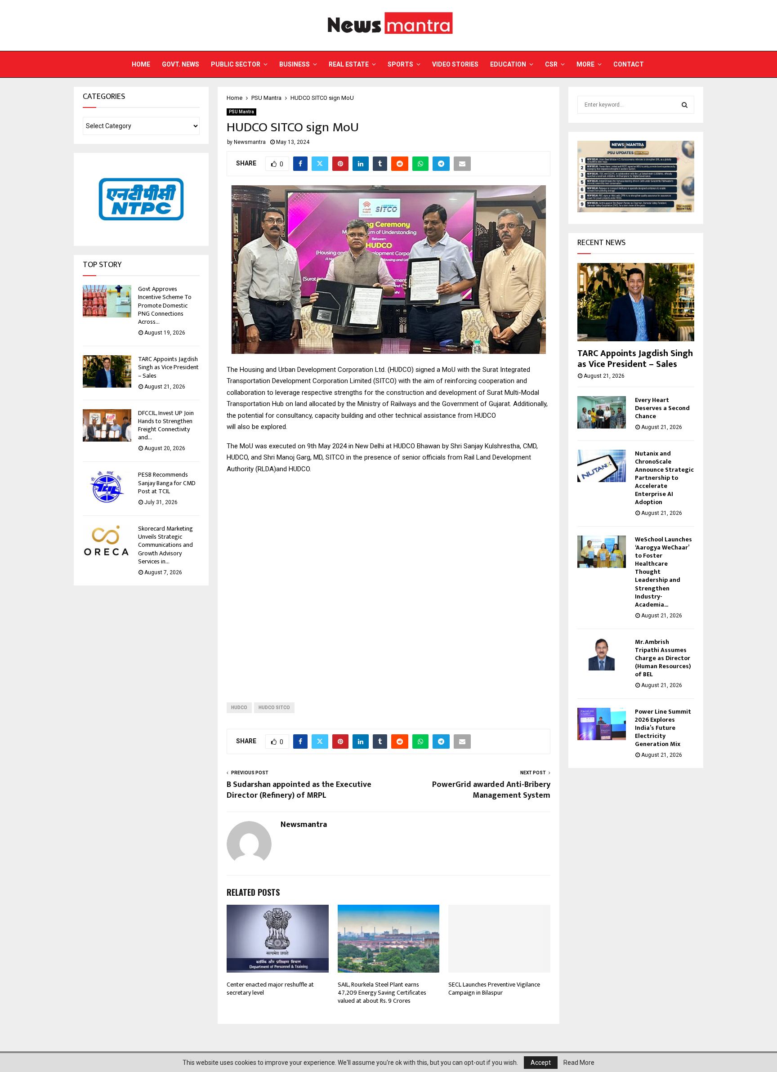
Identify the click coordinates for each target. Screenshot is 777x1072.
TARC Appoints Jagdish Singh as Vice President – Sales (168, 367)
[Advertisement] (388, 581)
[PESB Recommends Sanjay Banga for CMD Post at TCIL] (107, 487)
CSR (551, 64)
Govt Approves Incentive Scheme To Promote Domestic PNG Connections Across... (165, 305)
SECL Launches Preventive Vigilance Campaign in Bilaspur (494, 988)
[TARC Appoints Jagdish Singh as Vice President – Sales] (107, 371)
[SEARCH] (684, 105)
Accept (541, 1062)
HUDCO (239, 707)
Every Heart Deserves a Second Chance (662, 408)
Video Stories (455, 64)
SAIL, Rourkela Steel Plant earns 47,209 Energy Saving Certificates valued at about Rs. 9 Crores (382, 992)
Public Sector (235, 64)
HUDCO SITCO (274, 707)
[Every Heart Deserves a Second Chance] (601, 412)
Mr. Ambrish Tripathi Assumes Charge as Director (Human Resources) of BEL (663, 658)
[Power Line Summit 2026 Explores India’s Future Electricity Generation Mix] (601, 724)
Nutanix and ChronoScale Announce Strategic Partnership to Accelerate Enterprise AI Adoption (664, 477)
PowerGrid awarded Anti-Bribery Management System (491, 790)
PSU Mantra (241, 111)
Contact (628, 64)
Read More (578, 1062)
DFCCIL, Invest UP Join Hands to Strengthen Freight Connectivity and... (166, 425)
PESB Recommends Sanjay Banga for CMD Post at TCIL (167, 482)
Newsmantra (250, 142)
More (585, 64)
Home (141, 64)
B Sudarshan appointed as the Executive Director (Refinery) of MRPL (299, 790)
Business (294, 64)
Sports (400, 64)
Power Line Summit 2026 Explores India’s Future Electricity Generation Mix (663, 727)
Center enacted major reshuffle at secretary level (270, 988)
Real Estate (349, 64)
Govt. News (180, 64)
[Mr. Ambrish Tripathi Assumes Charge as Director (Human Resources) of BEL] (601, 654)
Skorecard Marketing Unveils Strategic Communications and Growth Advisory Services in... (165, 545)
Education (508, 64)
